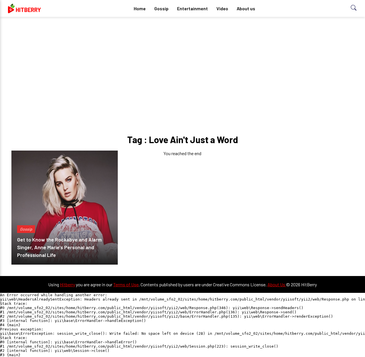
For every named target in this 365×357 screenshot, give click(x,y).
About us (246, 8)
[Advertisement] (182, 66)
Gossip (161, 8)
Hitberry (67, 284)
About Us (276, 284)
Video (222, 8)
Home (140, 8)
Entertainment (192, 8)
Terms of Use (126, 284)
